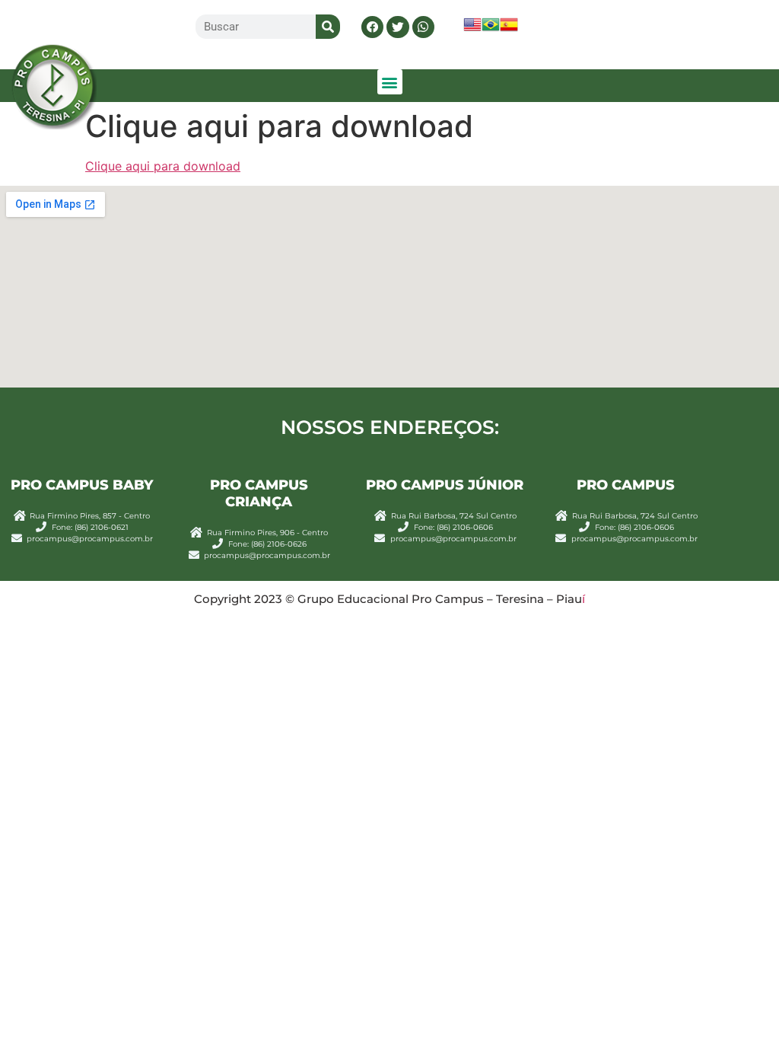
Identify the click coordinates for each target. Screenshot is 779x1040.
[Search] (328, 26)
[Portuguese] (491, 29)
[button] (372, 27)
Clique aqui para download (162, 166)
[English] (472, 29)
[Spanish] (509, 29)
